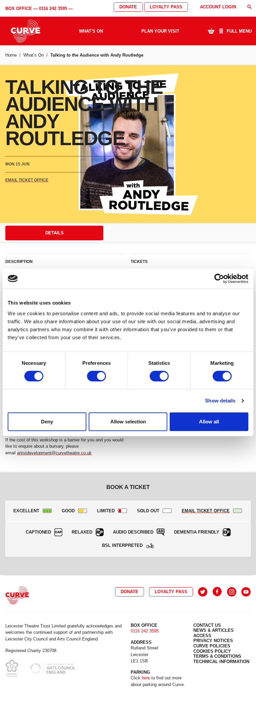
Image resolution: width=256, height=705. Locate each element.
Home (11, 55)
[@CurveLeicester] (202, 591)
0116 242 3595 (53, 8)
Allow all (209, 421)
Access (202, 635)
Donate (128, 6)
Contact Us (207, 625)
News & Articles (213, 630)
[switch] (96, 376)
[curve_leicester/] (231, 591)
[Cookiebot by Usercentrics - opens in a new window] (219, 279)
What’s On (33, 55)
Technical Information (221, 661)
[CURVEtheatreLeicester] (217, 591)
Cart (211, 30)
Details (54, 232)
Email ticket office (26, 180)
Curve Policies (211, 645)
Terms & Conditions (217, 656)
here (146, 677)
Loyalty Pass (166, 6)
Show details (220, 400)
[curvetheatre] (246, 591)
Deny (47, 421)
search (249, 7)
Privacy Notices (213, 640)
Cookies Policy (212, 651)
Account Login (218, 6)
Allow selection (128, 421)
